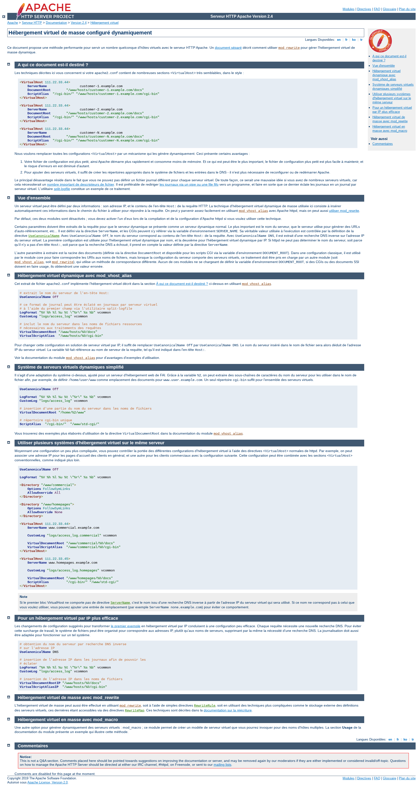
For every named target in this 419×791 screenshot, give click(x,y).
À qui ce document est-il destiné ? (182, 284)
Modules (349, 9)
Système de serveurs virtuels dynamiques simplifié (393, 87)
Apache (12, 23)
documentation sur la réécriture (228, 710)
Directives (364, 9)
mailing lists (222, 764)
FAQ (377, 9)
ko (354, 39)
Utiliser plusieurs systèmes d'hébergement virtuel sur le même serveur (391, 98)
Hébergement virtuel (104, 23)
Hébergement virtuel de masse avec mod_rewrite (390, 119)
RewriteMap (134, 710)
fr (346, 39)
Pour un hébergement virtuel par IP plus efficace (392, 110)
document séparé (228, 47)
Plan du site (407, 9)
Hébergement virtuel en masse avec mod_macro (389, 128)
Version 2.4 (79, 23)
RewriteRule (204, 706)
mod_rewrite (289, 48)
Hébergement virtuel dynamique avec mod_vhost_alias (386, 75)
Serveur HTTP (32, 23)
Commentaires (382, 144)
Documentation (56, 23)
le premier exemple (125, 626)
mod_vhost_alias (253, 211)
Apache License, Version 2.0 (47, 782)
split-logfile (62, 189)
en (339, 39)
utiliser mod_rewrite (344, 211)
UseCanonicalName (43, 236)
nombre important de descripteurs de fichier (80, 184)
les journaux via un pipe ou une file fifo (189, 184)
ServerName (120, 603)
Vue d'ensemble (383, 65)
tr (361, 39)
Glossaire (389, 9)
